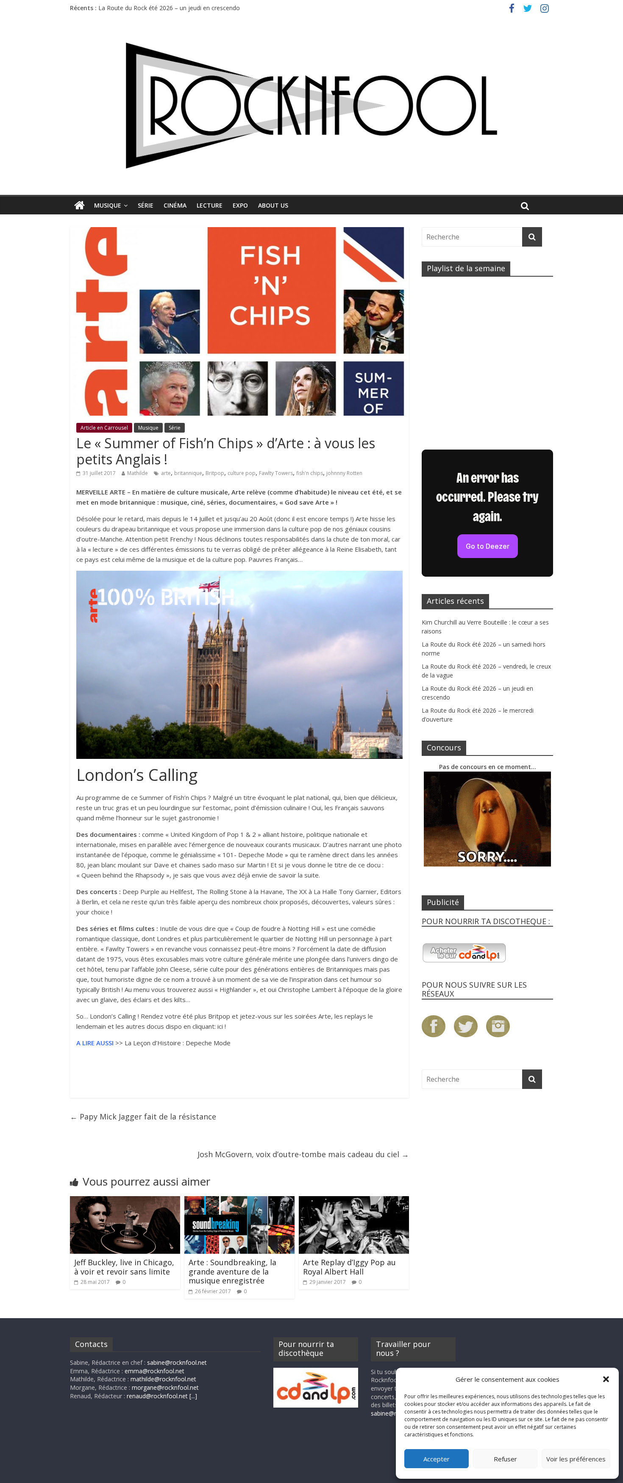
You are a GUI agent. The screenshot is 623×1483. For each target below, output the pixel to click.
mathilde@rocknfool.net (163, 1379)
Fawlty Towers (276, 473)
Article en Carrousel (104, 427)
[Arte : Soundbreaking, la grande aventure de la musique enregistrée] (239, 1201)
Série (145, 205)
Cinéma (175, 205)
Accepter (436, 1459)
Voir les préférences (576, 1459)
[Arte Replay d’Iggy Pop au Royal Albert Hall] (354, 1201)
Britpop (215, 473)
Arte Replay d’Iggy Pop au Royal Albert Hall (349, 1267)
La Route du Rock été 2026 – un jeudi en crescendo (169, 8)
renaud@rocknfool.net (157, 1396)
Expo (240, 205)
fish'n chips (309, 473)
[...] (193, 1396)
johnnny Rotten (344, 473)
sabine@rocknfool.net (177, 1362)
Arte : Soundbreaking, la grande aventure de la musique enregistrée (232, 1271)
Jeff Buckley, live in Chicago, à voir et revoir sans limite (124, 1267)
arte (166, 473)
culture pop (242, 473)
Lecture (209, 205)
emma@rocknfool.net (154, 1371)
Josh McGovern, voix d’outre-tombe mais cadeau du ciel (303, 1154)
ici (220, 1026)
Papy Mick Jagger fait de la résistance (143, 1116)
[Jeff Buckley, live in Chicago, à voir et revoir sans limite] (125, 1201)
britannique (188, 473)
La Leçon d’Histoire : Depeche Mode (178, 1043)
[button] (606, 1379)
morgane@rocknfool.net (165, 1387)
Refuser (505, 1459)
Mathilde (137, 473)
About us (273, 205)
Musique (107, 205)
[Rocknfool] (311, 105)
